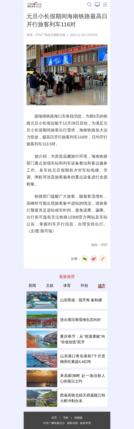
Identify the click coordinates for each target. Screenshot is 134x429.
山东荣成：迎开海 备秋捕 (81, 300)
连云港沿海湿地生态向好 (80, 320)
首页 (54, 417)
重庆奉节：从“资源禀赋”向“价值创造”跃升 (82, 339)
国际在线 (34, 4)
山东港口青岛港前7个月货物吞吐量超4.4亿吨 (82, 359)
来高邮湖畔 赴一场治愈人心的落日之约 (82, 378)
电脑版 (78, 417)
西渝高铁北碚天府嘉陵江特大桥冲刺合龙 (82, 398)
